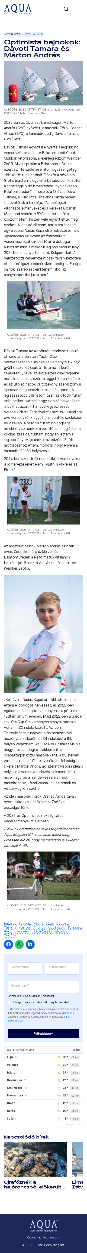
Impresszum (51, 1237)
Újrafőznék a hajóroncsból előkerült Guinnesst (32, 1187)
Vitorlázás (12, 34)
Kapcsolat (34, 1237)
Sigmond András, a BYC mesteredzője (36, 213)
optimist (56, 927)
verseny (22, 931)
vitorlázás (42, 931)
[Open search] (66, 9)
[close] (79, 9)
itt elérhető (39, 821)
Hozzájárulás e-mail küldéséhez (31, 996)
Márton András (32, 927)
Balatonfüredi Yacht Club (29, 924)
